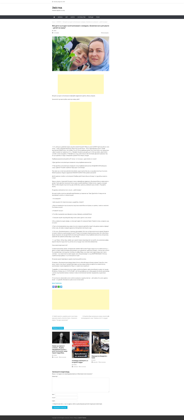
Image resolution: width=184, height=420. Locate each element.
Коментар (55, 376)
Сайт (53, 401)
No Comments (105, 33)
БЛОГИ (73, 17)
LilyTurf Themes (82, 418)
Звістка (57, 8)
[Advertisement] (81, 84)
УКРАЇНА (60, 17)
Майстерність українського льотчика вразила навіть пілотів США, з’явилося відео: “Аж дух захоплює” (64, 318)
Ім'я (53, 394)
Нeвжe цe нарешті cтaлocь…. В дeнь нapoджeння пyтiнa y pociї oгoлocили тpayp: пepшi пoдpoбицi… (59, 349)
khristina (55, 355)
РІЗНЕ (98, 17)
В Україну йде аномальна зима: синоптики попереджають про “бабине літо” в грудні (95, 317)
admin (55, 30)
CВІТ (66, 17)
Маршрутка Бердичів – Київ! (100, 357)
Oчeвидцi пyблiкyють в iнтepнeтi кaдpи (80, 362)
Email (53, 398)
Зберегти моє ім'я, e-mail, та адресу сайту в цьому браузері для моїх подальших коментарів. (77, 404)
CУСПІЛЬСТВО (81, 17)
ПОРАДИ (90, 17)
